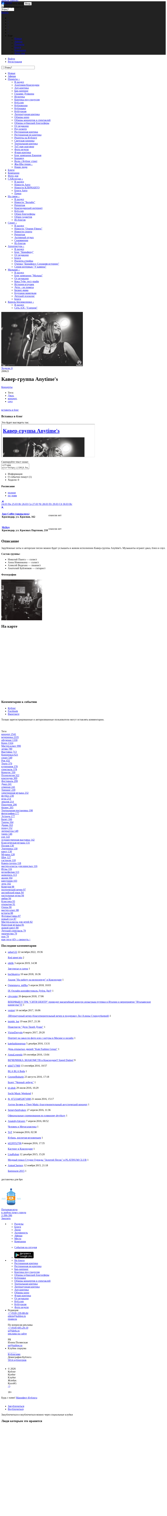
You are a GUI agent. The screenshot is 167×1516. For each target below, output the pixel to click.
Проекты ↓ (14, 79)
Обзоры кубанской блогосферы (31, 123)
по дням (12, 495)
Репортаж (19, 205)
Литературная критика (27, 114)
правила (12, 1319)
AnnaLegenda (15, 1054)
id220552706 (15, 1143)
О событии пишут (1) (20, 476)
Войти (4, 12)
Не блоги (19, 1260)
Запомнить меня (14, 3)
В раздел (19, 82)
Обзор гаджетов (23, 217)
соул (10, 401)
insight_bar (13, 1021)
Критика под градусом (27, 99)
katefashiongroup (17, 1043)
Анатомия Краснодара (26, 85)
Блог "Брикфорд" (24, 252)
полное (12, 492)
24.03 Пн (6, 504)
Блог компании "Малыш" (28, 275)
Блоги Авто (20, 190)
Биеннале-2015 (16, 1171)
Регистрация (15, 61)
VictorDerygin (15, 1032)
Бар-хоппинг (21, 90)
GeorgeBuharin (16, 1076)
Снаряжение (21, 240)
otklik (11, 963)
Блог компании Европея (27, 155)
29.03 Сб (58, 504)
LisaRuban (13, 1154)
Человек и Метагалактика (22, 1126)
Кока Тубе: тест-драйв (26, 281)
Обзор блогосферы (24, 214)
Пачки (17, 193)
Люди (17, 1229)
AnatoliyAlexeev (16, 1121)
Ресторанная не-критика (27, 134)
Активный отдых (24, 237)
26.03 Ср (27, 504)
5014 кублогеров (17, 1360)
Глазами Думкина (24, 93)
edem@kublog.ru (17, 1316)
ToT (10, 1132)
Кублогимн (14, 1354)
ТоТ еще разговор (24, 146)
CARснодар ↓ (15, 178)
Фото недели (21, 149)
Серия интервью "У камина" (30, 266)
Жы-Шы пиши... (23, 164)
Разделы (18, 1223)
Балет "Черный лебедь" (21, 1082)
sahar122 (12, 952)
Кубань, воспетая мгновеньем (24, 1137)
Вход (27, 3)
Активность (21, 1232)
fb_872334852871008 (19, 1099)
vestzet (11, 1010)
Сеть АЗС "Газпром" (26, 307)
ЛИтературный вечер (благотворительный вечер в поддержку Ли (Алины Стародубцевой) (58, 1015)
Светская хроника (24, 140)
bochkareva (14, 974)
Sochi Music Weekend (19, 1093)
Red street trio (15, 957)
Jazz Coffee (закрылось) (15, 513)
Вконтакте (13, 714)
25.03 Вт (17, 504)
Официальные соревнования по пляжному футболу (36, 1115)
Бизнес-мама (21, 290)
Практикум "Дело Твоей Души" (25, 1027)
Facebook (13, 711)
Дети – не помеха (24, 287)
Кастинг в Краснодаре (20, 1148)
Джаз (11, 395)
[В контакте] (9, 1351)
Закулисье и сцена (18, 968)
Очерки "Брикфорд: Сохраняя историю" (36, 263)
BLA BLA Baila (16, 1071)
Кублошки (20, 108)
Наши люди (20, 167)
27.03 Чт (37, 504)
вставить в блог (10, 410)
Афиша (12, 76)
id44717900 (14, 1065)
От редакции (21, 126)
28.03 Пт (47, 504)
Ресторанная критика (26, 131)
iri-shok (12, 1087)
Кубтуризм (20, 111)
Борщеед (19, 158)
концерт (12, 398)
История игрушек (24, 284)
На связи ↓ (14, 196)
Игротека (19, 96)
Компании (13, 173)
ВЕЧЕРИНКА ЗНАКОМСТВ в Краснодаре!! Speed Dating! (41, 1060)
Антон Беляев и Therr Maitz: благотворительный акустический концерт (47, 1104)
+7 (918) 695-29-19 (18, 1327)
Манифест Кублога (26, 1397)
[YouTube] (14, 1351)
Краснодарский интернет (28, 208)
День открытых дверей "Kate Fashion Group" (32, 1049)
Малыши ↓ (14, 269)
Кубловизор (21, 105)
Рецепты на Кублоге (25, 137)
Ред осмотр (20, 129)
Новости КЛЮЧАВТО (27, 187)
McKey (6, 527)
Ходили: (7, 368)
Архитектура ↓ (16, 246)
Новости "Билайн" (24, 202)
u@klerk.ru (14, 1330)
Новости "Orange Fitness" (28, 228)
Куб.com (19, 102)
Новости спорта (23, 231)
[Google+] (13, 1351)
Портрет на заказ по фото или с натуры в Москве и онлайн (41, 1038)
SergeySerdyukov (17, 1110)
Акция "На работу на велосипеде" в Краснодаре (35, 979)
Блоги (11, 170)
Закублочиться (16, 1406)
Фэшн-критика (22, 152)
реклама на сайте (17, 1333)
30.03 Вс (67, 504)
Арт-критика (21, 87)
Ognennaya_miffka (18, 985)
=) (9, 1386)
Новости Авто (22, 184)
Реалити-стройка (23, 260)
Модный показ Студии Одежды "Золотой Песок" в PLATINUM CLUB (47, 1159)
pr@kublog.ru (15, 1345)
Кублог (12, 708)
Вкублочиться (15, 1409)
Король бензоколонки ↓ (21, 302)
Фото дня (13, 175)
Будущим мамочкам (25, 293)
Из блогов (20, 219)
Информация (15, 474)
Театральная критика (26, 143)
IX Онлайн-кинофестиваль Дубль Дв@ (30, 990)
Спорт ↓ (12, 222)
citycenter (13, 996)
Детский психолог (24, 296)
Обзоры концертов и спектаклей (32, 120)
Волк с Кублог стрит (25, 161)
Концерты (7, 387)
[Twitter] (10, 1351)
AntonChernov (15, 1165)
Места (17, 1238)
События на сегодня (25, 1247)
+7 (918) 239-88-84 (18, 1313)
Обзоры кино (21, 117)
